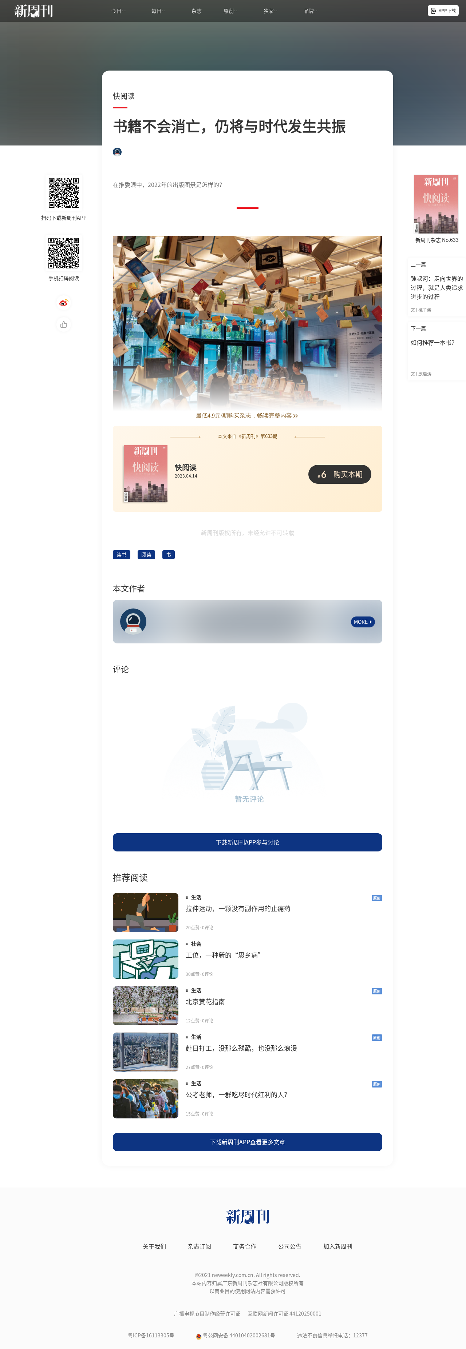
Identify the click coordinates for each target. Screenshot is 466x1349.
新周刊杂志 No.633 (437, 240)
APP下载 (447, 10)
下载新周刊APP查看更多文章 (247, 1142)
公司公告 (289, 1246)
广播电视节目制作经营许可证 (207, 1313)
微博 (64, 302)
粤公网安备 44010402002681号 (239, 1335)
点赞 (64, 324)
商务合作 (244, 1246)
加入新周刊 (337, 1246)
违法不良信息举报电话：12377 (332, 1335)
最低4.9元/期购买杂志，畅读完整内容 (244, 415)
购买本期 (342, 474)
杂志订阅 (199, 1246)
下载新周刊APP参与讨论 (247, 842)
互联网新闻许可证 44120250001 (284, 1313)
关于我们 (154, 1246)
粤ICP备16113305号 (151, 1335)
